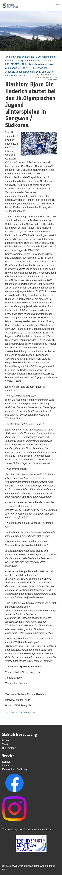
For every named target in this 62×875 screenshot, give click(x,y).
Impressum (8, 765)
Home (5, 740)
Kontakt (6, 761)
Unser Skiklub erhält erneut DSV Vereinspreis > (31, 57)
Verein (5, 744)
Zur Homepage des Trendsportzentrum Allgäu (26, 829)
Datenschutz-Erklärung (14, 769)
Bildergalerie (9, 748)
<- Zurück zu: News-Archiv (21, 712)
